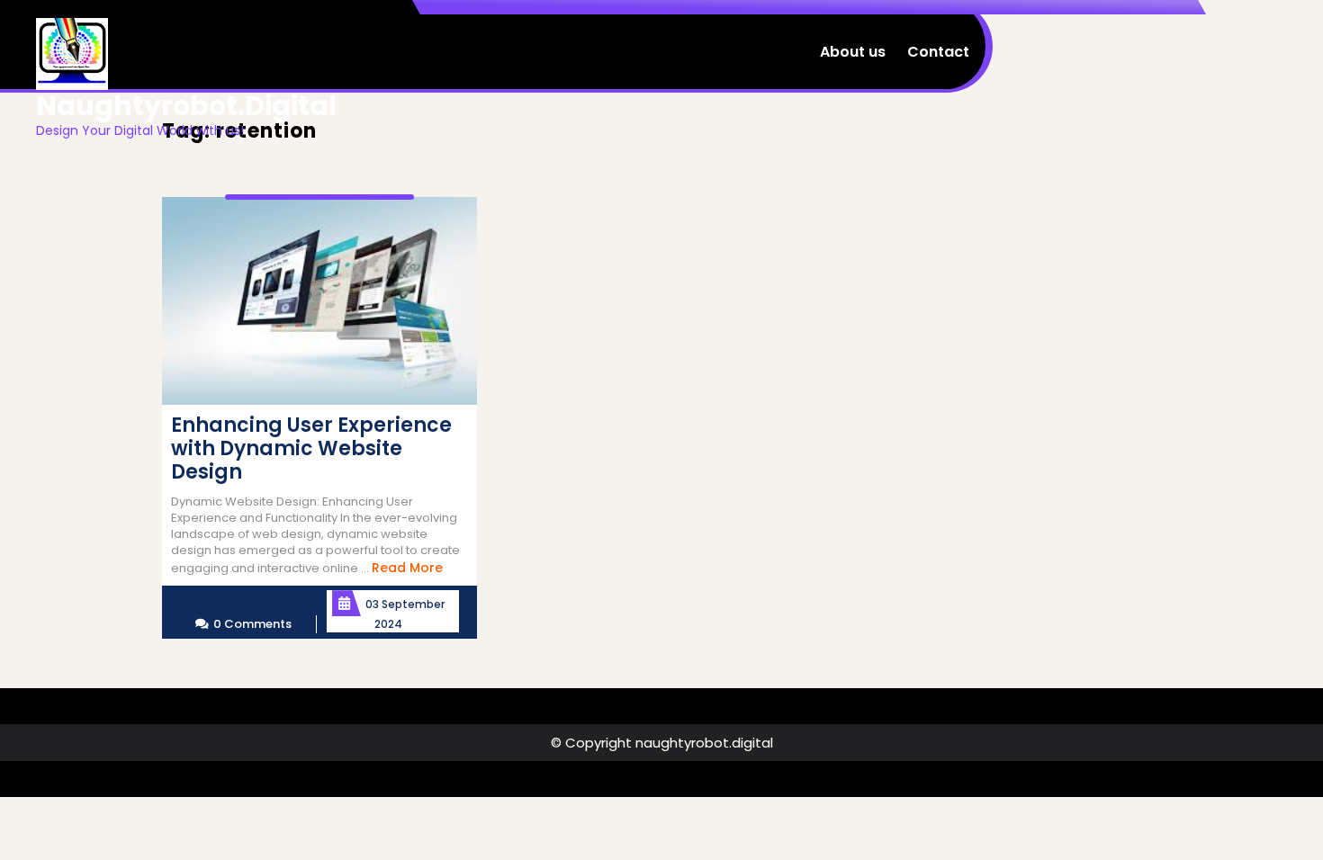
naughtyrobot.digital (186, 105)
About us (853, 51)
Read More (407, 568)
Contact (938, 51)
